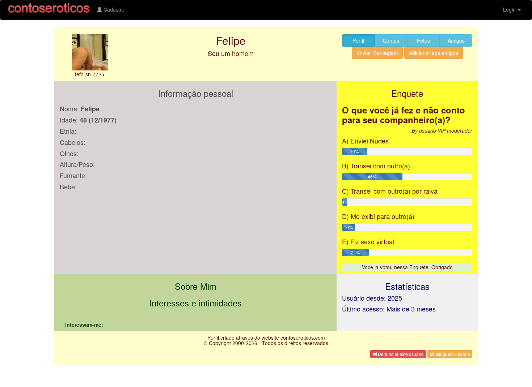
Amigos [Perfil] (456, 40)
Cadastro (113, 9)
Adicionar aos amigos (433, 52)
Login (510, 9)
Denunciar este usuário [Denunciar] (400, 354)
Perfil (358, 40)
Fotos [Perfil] (423, 40)
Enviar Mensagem (377, 52)
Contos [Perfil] (391, 40)
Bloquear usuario (452, 354)
